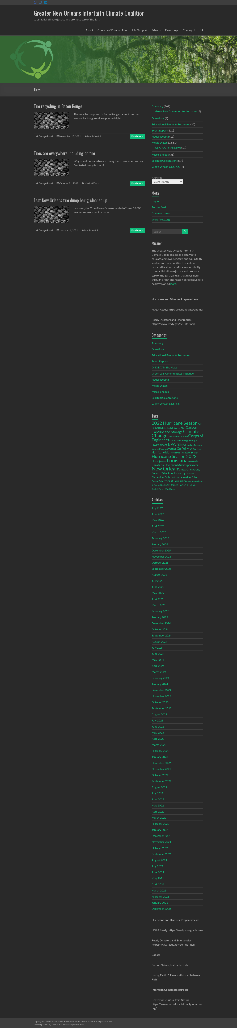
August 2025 (159, 574)
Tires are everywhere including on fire (64, 153)
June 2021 (158, 872)
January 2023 (160, 756)
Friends (156, 30)
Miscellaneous (160, 154)
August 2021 (159, 860)
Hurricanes (175, 452)
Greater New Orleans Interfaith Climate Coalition (89, 12)
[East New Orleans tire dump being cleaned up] (51, 207)
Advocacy (157, 106)
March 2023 (159, 744)
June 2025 (158, 586)
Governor (170, 448)
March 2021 (159, 890)
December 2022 (161, 762)
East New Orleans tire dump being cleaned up (70, 200)
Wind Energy (170, 489)
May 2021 (158, 878)
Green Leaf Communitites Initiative (176, 111)
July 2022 (157, 793)
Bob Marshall (167, 428)
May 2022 (158, 805)
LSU (190, 461)
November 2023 (161, 696)
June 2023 (158, 726)
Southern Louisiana (195, 481)
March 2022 (159, 817)
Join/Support (139, 30)
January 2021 (160, 902)
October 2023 (160, 702)
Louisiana (177, 460)
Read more (137, 136)
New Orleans (166, 468)
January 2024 (160, 684)
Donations (158, 118)
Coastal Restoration (178, 436)
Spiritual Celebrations (165, 160)
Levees (163, 461)
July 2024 (157, 647)
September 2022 (161, 781)
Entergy (193, 440)
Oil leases (190, 473)
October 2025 (160, 562)
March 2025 (159, 605)
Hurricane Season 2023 (174, 456)
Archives (157, 177)
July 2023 (157, 720)
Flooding (189, 445)
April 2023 (158, 738)
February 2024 (160, 677)
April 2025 (158, 599)
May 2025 (158, 592)
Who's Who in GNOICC (166, 166)
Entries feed (159, 207)
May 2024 (158, 659)
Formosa (198, 445)
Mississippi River (187, 465)
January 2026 (160, 544)
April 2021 (158, 884)
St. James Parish (176, 484)
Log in (155, 201)
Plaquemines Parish (161, 477)
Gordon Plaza (158, 449)
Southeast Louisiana (173, 481)
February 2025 (160, 611)
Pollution (175, 477)
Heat (199, 449)
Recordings (171, 30)
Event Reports (160, 130)
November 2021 (161, 841)
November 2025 (161, 556)
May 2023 (158, 732)
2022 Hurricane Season (174, 423)
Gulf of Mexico (186, 448)
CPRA (172, 440)
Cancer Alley (179, 428)
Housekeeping (160, 136)
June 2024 (158, 653)
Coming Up (189, 30)
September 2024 (161, 635)
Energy (185, 440)
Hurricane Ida (160, 452)
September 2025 (161, 568)
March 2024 (159, 671)
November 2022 (161, 769)
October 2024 (160, 629)
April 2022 (158, 811)
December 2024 (161, 623)
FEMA (180, 445)
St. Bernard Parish (159, 485)
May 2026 (158, 520)
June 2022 (158, 799)
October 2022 (160, 775)
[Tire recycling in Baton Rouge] (51, 113)
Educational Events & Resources (171, 124)
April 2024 (158, 665)
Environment (159, 444)
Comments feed (161, 213)
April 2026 (158, 526)
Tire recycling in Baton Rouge (58, 106)
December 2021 (161, 835)
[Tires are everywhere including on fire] (51, 160)
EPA (172, 444)
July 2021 (157, 866)
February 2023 (160, 750)
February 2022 (160, 823)
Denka (178, 440)
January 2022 (160, 829)
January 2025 (160, 617)
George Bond (46, 136)
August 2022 (159, 787)
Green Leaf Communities (112, 30)
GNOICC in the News (168, 147)
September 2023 (161, 708)
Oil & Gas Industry (173, 473)
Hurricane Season (189, 452)
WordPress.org (161, 219)
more (173, 283)
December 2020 (161, 908)
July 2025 (157, 580)
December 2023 (161, 690)
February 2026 (160, 538)
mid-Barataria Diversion (175, 463)
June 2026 (158, 514)
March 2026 (159, 532)
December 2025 (161, 550)
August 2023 (159, 714)
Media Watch (94, 136)
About (89, 30)
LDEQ (156, 461)
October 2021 (160, 847)
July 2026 (157, 507)
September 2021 (161, 854)
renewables (185, 477)
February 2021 (160, 896)
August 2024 (159, 641)
